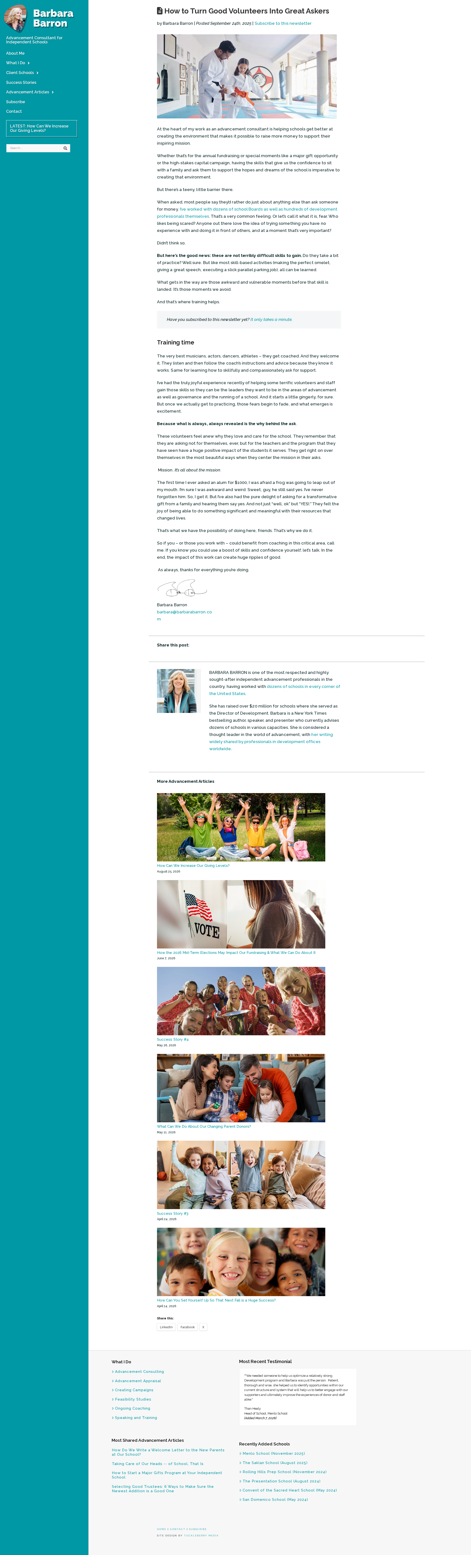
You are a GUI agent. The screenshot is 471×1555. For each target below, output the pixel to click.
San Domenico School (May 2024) (275, 1499)
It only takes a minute (271, 319)
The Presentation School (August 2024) (282, 1481)
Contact (177, 1529)
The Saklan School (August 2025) (275, 1463)
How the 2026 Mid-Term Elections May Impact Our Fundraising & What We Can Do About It (237, 952)
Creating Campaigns (134, 1390)
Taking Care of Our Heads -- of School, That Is (158, 1464)
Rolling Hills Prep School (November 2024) (285, 1472)
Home (161, 1529)
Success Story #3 (172, 1213)
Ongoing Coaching (132, 1408)
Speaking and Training (136, 1418)
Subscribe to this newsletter (283, 23)
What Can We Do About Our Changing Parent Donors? (204, 1126)
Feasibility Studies (133, 1399)
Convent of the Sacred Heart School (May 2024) (290, 1490)
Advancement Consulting (139, 1371)
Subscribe (198, 1529)
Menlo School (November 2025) (274, 1453)
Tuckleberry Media (201, 1535)
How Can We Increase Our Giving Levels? (193, 865)
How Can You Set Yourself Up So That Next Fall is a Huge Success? (216, 1300)
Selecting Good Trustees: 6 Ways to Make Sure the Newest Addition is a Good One (163, 1488)
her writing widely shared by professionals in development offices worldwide (271, 741)
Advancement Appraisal (138, 1381)
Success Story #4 (173, 1039)
